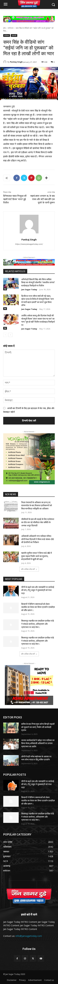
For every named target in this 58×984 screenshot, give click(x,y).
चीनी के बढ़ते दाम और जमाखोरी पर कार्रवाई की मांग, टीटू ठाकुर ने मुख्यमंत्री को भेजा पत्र (37, 590)
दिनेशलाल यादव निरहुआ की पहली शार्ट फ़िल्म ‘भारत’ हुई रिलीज (14, 199)
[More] (46, 178)
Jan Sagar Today (29, 289)
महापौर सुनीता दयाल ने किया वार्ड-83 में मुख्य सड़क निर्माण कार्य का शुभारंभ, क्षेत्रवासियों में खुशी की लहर (36, 556)
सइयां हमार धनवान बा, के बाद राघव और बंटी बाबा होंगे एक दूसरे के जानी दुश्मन (42, 199)
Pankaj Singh (16, 62)
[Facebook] (16, 178)
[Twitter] (24, 178)
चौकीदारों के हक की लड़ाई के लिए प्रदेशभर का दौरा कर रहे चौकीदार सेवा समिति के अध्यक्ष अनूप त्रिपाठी (37, 522)
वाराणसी (14, 35)
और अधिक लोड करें (28, 569)
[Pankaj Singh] (5, 61)
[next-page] (10, 335)
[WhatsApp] (39, 178)
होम (4, 28)
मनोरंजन (11, 28)
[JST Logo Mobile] (29, 4)
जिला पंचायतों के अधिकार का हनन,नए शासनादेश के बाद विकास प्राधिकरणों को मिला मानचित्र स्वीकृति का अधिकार (36, 505)
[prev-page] (5, 335)
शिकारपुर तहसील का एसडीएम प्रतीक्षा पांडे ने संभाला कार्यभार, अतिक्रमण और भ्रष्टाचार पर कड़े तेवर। (37, 623)
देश (5, 289)
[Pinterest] (31, 178)
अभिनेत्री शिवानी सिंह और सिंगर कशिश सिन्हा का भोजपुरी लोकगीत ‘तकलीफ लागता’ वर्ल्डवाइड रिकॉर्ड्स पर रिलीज (38, 282)
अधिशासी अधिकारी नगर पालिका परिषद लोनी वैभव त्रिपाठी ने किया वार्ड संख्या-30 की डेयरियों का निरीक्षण (37, 539)
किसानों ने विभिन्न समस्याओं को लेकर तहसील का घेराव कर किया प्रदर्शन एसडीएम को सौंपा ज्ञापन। (38, 607)
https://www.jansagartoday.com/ (29, 244)
